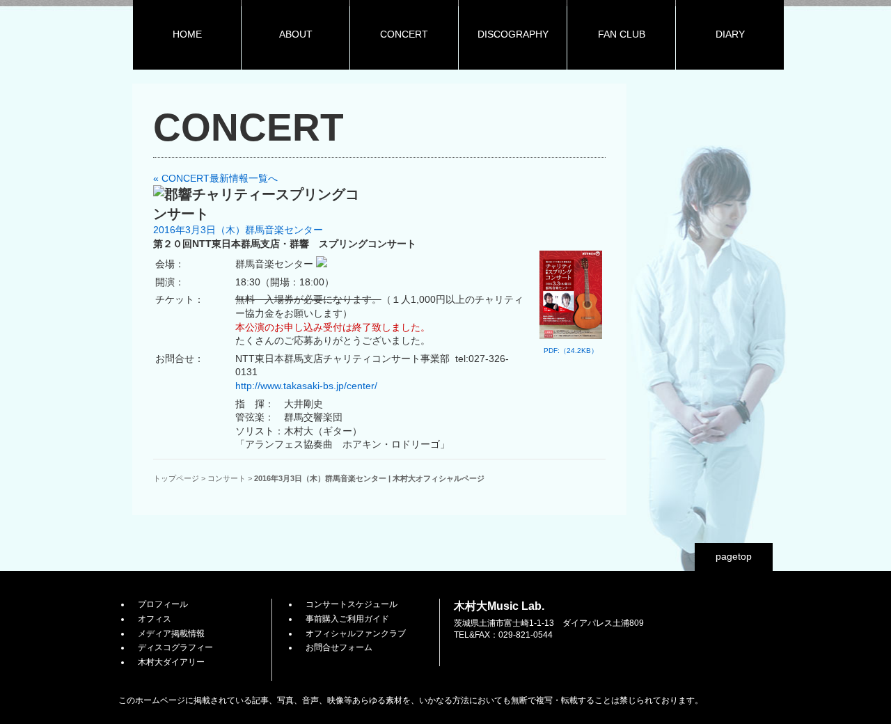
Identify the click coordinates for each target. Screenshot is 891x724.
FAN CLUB (621, 34)
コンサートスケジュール (351, 604)
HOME (187, 34)
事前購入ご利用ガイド (347, 619)
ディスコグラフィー (175, 647)
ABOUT (296, 34)
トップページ (176, 478)
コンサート (226, 478)
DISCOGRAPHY (513, 34)
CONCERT (404, 34)
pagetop (734, 556)
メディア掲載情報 (171, 633)
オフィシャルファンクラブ (356, 633)
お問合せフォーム (339, 647)
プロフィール (163, 604)
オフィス (154, 619)
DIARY (730, 34)
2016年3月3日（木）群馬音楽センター (238, 229)
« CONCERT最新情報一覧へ (215, 178)
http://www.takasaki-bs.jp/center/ (306, 385)
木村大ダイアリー (171, 662)
